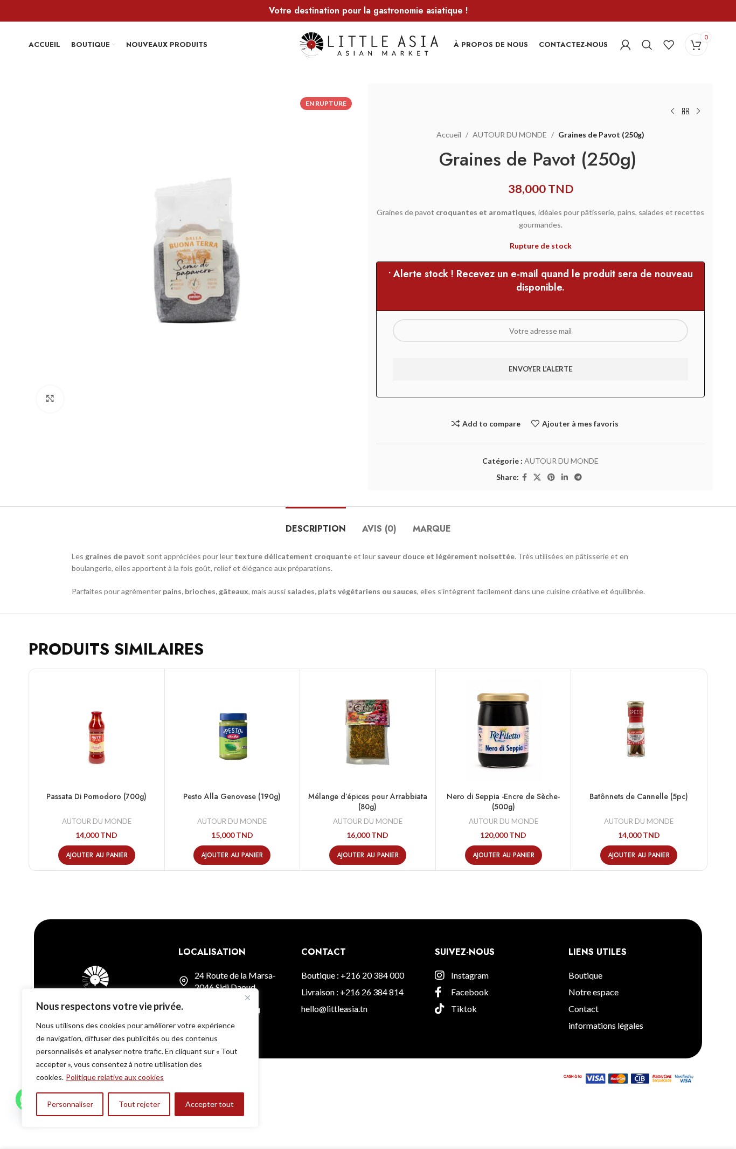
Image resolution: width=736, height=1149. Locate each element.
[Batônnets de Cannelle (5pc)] (639, 730)
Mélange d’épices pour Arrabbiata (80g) (367, 802)
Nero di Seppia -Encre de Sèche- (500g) (503, 802)
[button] (96, 855)
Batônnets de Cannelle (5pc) (638, 796)
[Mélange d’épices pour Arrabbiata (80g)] (367, 730)
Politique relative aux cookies (115, 1077)
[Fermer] (247, 997)
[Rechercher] (647, 45)
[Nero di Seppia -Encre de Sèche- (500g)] (503, 730)
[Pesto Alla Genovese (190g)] (232, 730)
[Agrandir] (50, 399)
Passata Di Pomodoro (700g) (96, 796)
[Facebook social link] (524, 477)
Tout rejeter (139, 1104)
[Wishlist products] (668, 45)
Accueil (448, 134)
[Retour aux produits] (685, 111)
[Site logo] (368, 43)
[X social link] (537, 477)
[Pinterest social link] (551, 477)
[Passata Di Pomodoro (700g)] (96, 730)
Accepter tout (209, 1104)
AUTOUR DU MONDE (510, 134)
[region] (140, 1057)
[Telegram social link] (578, 477)
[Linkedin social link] (564, 477)
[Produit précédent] (672, 111)
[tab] (316, 523)
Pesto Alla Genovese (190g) (232, 796)
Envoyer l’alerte (540, 368)
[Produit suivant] (698, 111)
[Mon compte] (625, 45)
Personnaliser (70, 1104)
